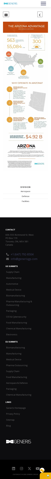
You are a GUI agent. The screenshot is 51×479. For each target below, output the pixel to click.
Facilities (25, 201)
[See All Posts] (6, 14)
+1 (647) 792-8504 (22, 254)
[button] (43, 3)
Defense (25, 196)
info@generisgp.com (24, 259)
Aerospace (25, 191)
